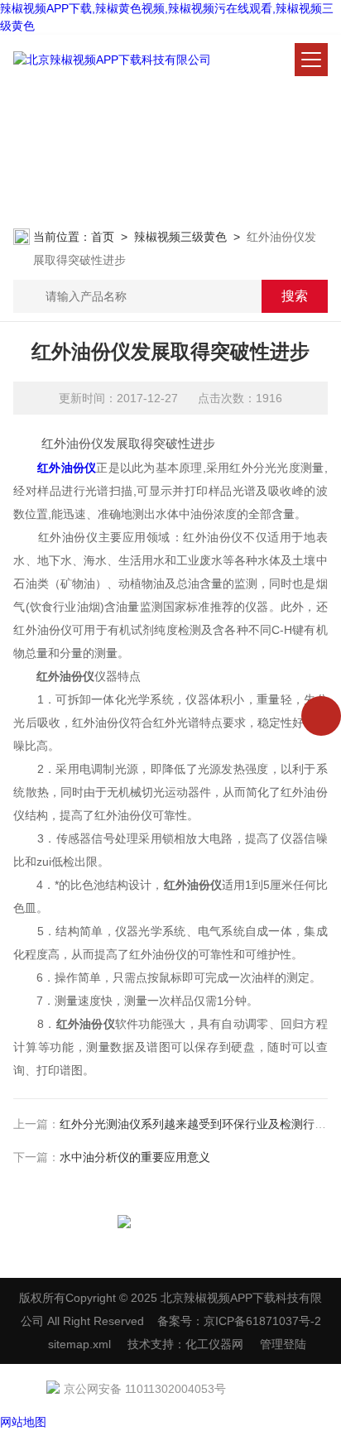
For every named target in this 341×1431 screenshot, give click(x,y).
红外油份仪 (66, 467)
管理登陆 (283, 1344)
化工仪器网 (214, 1344)
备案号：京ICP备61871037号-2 (239, 1321)
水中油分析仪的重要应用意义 (135, 1157)
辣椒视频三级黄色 (180, 236)
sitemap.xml (79, 1344)
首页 (102, 236)
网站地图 (23, 1422)
